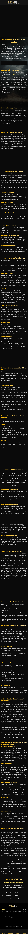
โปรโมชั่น (7, 916)
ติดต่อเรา (16, 916)
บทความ (20, 916)
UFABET (15, 74)
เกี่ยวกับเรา (12, 916)
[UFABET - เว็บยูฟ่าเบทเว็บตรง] (14, 2)
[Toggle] (2, 882)
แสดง (8, 63)
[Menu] (2, 2)
